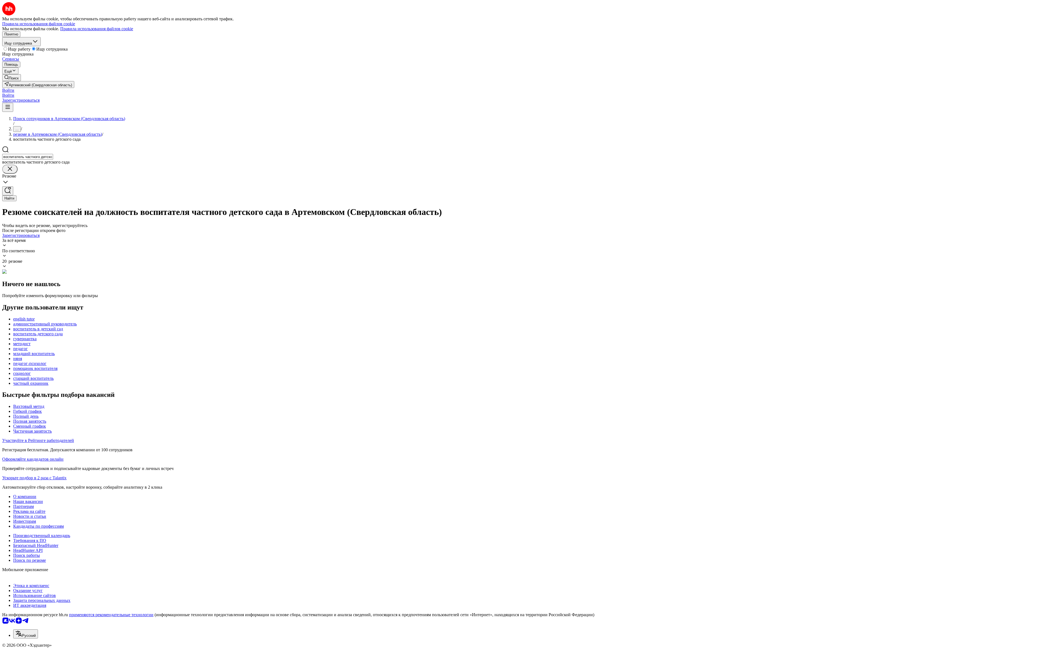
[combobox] (27, 157)
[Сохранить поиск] (7, 190)
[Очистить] (10, 169)
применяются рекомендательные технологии (111, 614)
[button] (8, 90)
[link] (11, 77)
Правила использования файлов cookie (96, 28)
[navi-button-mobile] (7, 107)
